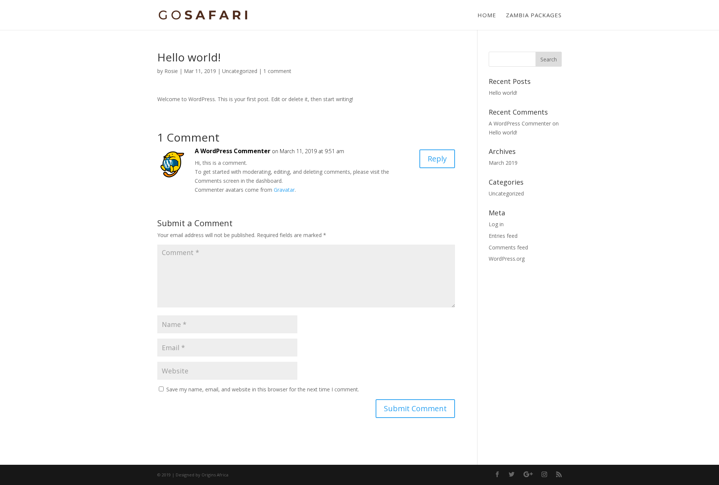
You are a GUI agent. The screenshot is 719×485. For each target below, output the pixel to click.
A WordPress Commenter (232, 151)
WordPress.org (507, 258)
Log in (496, 224)
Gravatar (284, 189)
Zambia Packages (534, 15)
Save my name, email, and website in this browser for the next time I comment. (262, 389)
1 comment (277, 71)
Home (486, 15)
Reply (437, 159)
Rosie (171, 71)
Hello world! (503, 92)
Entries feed (503, 235)
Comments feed (508, 247)
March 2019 (503, 162)
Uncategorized (239, 71)
